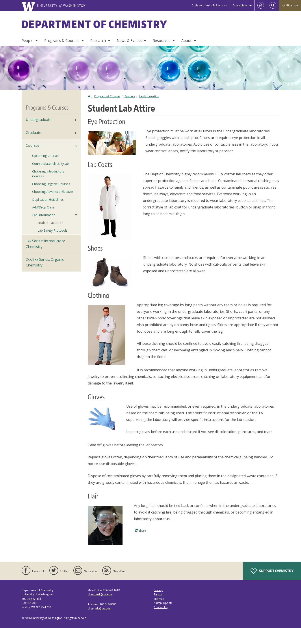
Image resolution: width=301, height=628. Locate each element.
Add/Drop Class (43, 207)
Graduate (33, 132)
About (186, 40)
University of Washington (46, 618)
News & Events (129, 40)
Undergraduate (38, 119)
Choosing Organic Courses (51, 184)
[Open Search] (273, 5)
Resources (161, 40)
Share (142, 530)
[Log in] (261, 5)
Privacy (158, 590)
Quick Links (240, 5)
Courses (129, 96)
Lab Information (149, 96)
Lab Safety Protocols (52, 230)
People (27, 40)
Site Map (159, 599)
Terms (158, 594)
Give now (292, 5)
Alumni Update (163, 603)
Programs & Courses (61, 40)
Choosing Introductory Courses (48, 173)
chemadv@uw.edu (99, 608)
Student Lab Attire (50, 223)
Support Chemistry (276, 571)
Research (98, 40)
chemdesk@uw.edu (100, 594)
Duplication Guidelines (48, 199)
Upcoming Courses (45, 156)
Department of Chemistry (94, 24)
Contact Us (160, 607)
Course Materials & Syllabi (50, 163)
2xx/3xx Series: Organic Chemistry (45, 262)
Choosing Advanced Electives (53, 191)
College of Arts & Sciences (209, 5)
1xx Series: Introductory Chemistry (45, 243)
